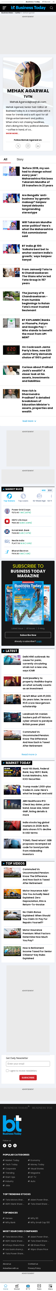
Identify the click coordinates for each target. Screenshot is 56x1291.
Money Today (37, 1164)
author (18, 13)
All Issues (30, 628)
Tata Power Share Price (15, 1253)
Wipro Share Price (39, 1249)
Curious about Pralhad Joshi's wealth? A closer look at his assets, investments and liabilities (37, 374)
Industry (9, 1181)
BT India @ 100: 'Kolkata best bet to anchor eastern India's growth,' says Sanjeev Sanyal (37, 252)
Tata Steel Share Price (40, 1204)
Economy (35, 1160)
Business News (7, 13)
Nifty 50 (34, 1218)
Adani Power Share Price (40, 1199)
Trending (9, 1172)
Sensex (8, 1218)
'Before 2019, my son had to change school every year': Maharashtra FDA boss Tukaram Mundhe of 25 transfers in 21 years (37, 176)
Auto (33, 1181)
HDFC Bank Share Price (15, 1204)
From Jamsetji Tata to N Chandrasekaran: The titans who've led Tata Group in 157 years (37, 276)
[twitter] (15, 1145)
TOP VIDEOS (15, 863)
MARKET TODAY (18, 763)
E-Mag (41, 628)
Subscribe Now (28, 635)
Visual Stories (37, 1168)
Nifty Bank (10, 1222)
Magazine (35, 1172)
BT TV (33, 1177)
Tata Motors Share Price (15, 1199)
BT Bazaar (46, 2)
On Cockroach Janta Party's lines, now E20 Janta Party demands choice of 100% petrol (37, 352)
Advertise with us (11, 1268)
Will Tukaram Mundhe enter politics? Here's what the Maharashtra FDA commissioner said (37, 229)
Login (39, 641)
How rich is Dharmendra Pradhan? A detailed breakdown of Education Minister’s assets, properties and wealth (37, 401)
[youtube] (9, 1145)
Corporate (10, 1168)
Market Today (12, 1160)
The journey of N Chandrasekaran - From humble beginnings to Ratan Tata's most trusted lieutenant (36, 301)
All (5, 159)
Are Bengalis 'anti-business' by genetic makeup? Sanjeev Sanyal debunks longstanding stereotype (36, 203)
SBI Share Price (38, 1245)
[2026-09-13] (28, 603)
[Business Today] (28, 8)
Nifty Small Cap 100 (40, 1222)
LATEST (11, 651)
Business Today (33, 2)
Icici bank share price (15, 1249)
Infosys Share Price (14, 1245)
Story (20, 159)
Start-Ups (10, 1177)
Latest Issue (17, 628)
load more (28, 421)
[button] (50, 1287)
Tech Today (11, 1164)
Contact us (33, 1264)
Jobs (7, 1185)
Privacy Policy (34, 1268)
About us (7, 1264)
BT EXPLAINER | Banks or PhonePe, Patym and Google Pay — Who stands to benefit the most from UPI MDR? (37, 328)
